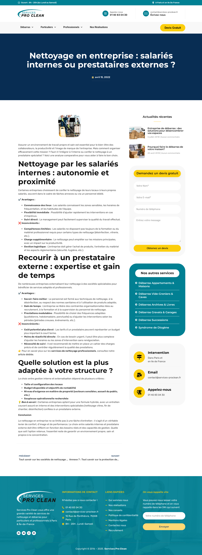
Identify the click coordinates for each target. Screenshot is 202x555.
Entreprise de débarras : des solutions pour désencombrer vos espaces (166, 130)
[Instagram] (29, 533)
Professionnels (71, 27)
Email (153, 372)
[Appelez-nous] (139, 392)
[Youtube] (24, 533)
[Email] (139, 375)
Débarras (25, 27)
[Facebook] (19, 533)
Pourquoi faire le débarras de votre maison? (165, 148)
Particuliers (47, 27)
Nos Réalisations (99, 27)
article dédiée (25, 354)
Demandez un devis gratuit (157, 173)
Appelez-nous (159, 390)
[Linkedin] (34, 533)
